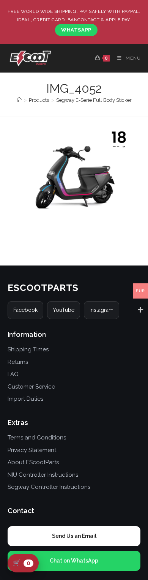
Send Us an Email (74, 536)
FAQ (13, 374)
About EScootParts (33, 462)
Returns (18, 362)
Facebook (25, 310)
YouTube (63, 310)
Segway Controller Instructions (49, 487)
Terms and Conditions (37, 437)
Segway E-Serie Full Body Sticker (94, 100)
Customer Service (31, 386)
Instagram (101, 310)
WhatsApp (76, 30)
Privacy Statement (32, 450)
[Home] (19, 100)
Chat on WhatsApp (74, 561)
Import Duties (25, 398)
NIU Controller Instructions (43, 474)
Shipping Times (28, 349)
